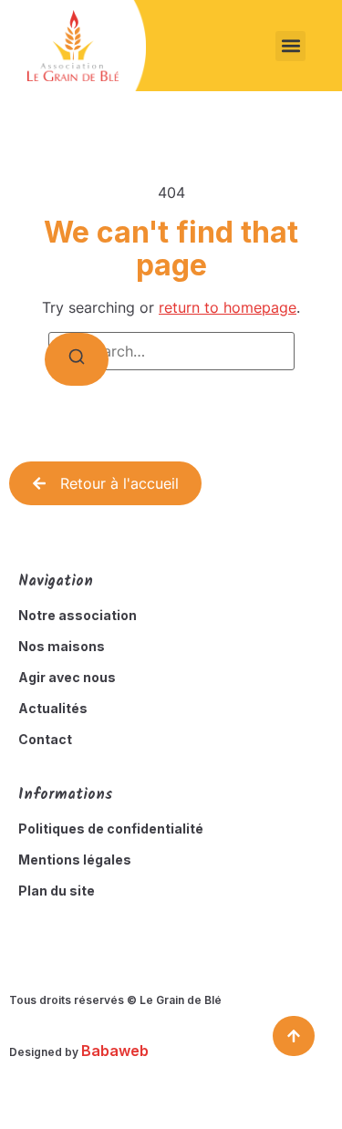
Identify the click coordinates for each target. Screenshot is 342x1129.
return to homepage (227, 307)
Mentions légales (74, 859)
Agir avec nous (67, 677)
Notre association (77, 615)
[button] (290, 46)
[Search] (77, 359)
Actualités (53, 708)
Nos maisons (61, 646)
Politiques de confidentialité (110, 828)
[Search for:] (171, 351)
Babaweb (115, 1050)
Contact (45, 739)
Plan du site (56, 890)
